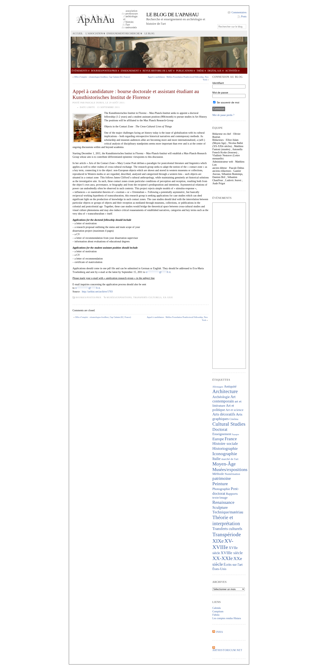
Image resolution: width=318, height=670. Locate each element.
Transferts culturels (147, 297)
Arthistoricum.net (227, 650)
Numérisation (232, 473)
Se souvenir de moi (227, 102)
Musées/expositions (119, 297)
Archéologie (221, 397)
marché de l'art (229, 459)
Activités (231, 70)
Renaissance (223, 502)
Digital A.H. (215, 70)
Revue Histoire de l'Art (157, 70)
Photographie (221, 489)
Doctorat (219, 429)
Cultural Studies (228, 424)
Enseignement (130, 70)
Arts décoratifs (223, 414)
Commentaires (239, 12)
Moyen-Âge (224, 464)
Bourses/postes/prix (104, 70)
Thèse (200, 70)
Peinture (220, 483)
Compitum (217, 611)
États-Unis (219, 569)
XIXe (218, 541)
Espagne (235, 434)
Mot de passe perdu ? (223, 115)
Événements (79, 70)
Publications (184, 70)
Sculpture (220, 507)
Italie (216, 458)
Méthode (218, 474)
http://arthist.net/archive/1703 (97, 291)
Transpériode (226, 534)
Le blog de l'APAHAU (172, 14)
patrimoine (221, 478)
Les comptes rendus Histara (226, 618)
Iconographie (224, 453)
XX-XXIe (168, 297)
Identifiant (218, 82)
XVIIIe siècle (232, 552)
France (231, 438)
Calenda (216, 608)
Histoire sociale (225, 443)
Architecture (225, 391)
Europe (218, 439)
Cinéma (233, 419)
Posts (243, 16)
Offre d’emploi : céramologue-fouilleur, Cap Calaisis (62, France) (102, 77)
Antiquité (230, 386)
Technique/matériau (227, 512)
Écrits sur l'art (233, 564)
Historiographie (225, 448)
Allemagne (217, 386)
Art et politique (223, 408)
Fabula (215, 614)
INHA (219, 632)
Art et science (234, 410)
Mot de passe (220, 92)
